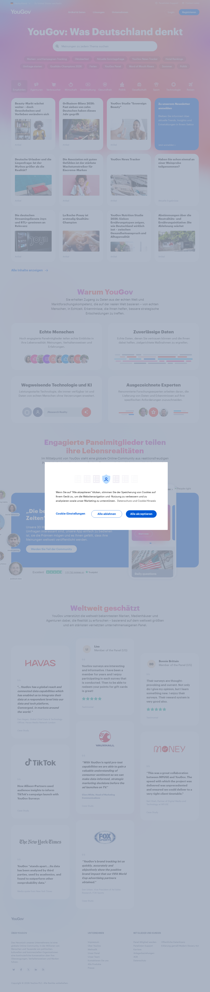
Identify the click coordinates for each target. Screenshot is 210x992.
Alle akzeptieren (141, 514)
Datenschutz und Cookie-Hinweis (136, 500)
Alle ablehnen (106, 514)
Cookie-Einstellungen (70, 513)
